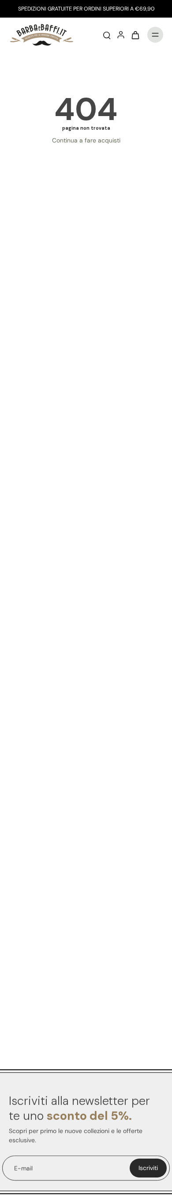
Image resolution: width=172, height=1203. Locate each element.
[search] (106, 35)
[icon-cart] (135, 35)
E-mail (23, 1168)
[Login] (120, 34)
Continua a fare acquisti (86, 140)
